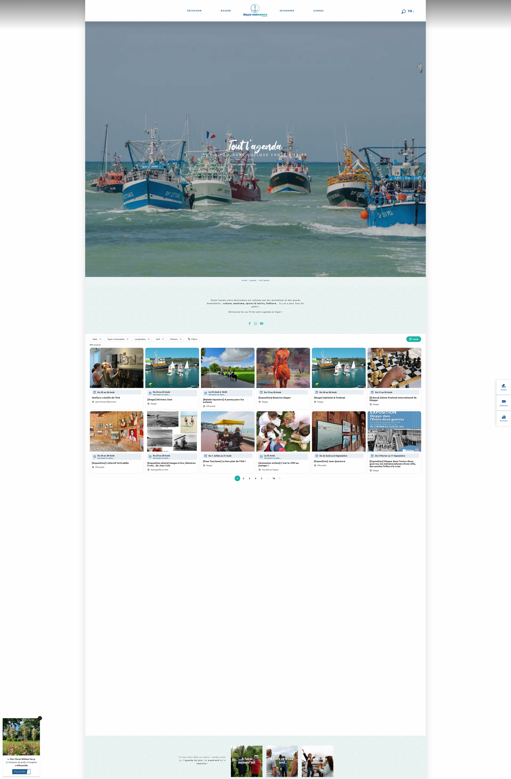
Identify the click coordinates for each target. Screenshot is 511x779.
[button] (403, 12)
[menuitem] (194, 10)
